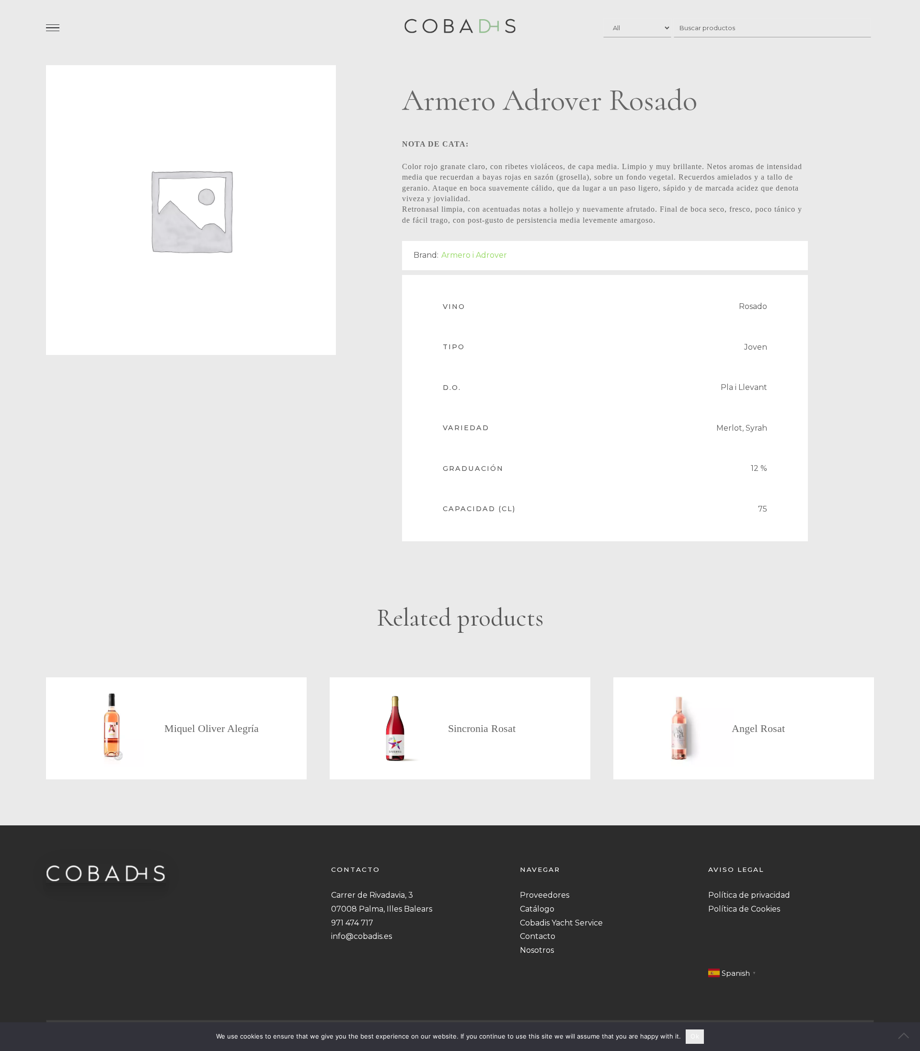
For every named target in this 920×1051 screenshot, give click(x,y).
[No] (908, 1036)
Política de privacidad (749, 895)
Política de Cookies (744, 909)
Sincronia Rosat (482, 728)
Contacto (537, 936)
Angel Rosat (758, 728)
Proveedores (544, 895)
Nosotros (537, 950)
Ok (694, 1036)
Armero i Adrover (474, 255)
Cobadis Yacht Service (561, 922)
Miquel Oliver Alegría (211, 728)
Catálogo (537, 909)
